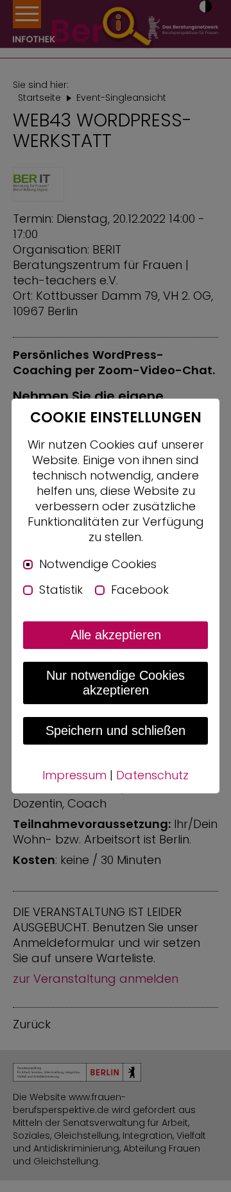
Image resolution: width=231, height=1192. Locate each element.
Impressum (74, 775)
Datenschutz (152, 775)
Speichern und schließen (115, 730)
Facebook (140, 589)
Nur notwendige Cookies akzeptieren (115, 682)
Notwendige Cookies (98, 564)
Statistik (61, 589)
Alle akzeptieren (116, 635)
